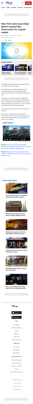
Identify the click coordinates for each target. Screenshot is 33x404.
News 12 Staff (4, 35)
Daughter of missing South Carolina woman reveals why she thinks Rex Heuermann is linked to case (16, 153)
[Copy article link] (10, 40)
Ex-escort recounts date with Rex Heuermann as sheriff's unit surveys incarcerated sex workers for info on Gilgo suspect (16, 146)
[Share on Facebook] (6, 40)
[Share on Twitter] (8, 40)
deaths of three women (11, 115)
